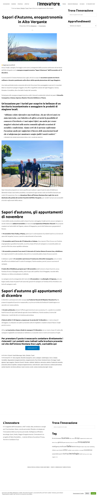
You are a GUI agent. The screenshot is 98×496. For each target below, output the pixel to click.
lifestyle (78, 446)
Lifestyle (28, 355)
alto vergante (16, 357)
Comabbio (4, 360)
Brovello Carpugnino (26, 357)
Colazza (55, 357)
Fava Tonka (38, 360)
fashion (53, 442)
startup (66, 453)
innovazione (84, 442)
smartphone (88, 450)
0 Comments (42, 26)
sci (78, 450)
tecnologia (74, 453)
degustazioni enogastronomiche (16, 360)
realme (73, 450)
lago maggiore (10, 362)
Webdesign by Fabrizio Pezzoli (63, 467)
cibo (70, 438)
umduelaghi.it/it (32, 348)
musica (60, 450)
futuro (56, 442)
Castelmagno (45, 357)
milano (54, 450)
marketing (92, 446)
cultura (73, 438)
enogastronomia (30, 360)
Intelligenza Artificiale (59, 446)
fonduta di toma (46, 360)
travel (23, 367)
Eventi (10, 355)
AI (52, 438)
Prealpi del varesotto (56, 362)
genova (60, 442)
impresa (75, 442)
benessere (58, 438)
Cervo (51, 357)
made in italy (84, 446)
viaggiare (54, 457)
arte (55, 438)
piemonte (43, 362)
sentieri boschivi (6, 367)
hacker (71, 442)
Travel (32, 355)
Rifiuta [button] (87, 493)
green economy (66, 442)
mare (88, 446)
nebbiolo (31, 362)
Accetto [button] (93, 493)
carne (34, 357)
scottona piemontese (56, 364)
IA (73, 442)
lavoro (74, 446)
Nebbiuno (37, 362)
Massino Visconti (19, 362)
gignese (4, 362)
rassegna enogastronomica (24, 364)
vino (57, 457)
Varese (50, 367)
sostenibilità (55, 454)
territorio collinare (16, 367)
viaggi (91, 454)
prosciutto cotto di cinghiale (9, 364)
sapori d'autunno (45, 364)
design (77, 438)
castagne (38, 357)
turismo (27, 367)
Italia (24, 355)
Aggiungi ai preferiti (9, 65)
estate (87, 438)
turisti (31, 367)
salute (76, 450)
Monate (26, 362)
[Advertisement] (14, 481)
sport (60, 454)
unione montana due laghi (41, 367)
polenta (48, 362)
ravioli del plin (36, 364)
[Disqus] (32, 392)
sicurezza (81, 450)
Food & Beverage (17, 355)
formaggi (53, 360)
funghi (58, 360)
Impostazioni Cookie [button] (78, 493)
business (65, 438)
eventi (90, 438)
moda (57, 450)
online (65, 450)
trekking (84, 454)
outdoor (70, 450)
